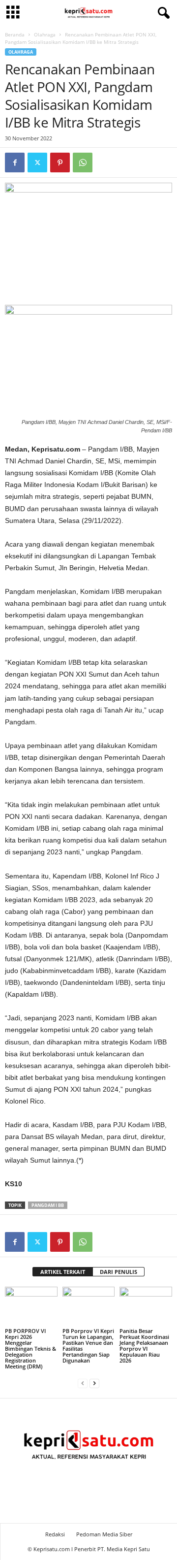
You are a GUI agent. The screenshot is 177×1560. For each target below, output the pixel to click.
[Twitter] (37, 162)
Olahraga (45, 34)
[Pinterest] (60, 162)
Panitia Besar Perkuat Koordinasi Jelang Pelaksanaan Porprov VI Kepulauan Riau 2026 (144, 1345)
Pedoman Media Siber (104, 1534)
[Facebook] (15, 162)
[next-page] (94, 1383)
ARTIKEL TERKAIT (62, 1271)
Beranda (15, 34)
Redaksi (55, 1534)
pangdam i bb (47, 1205)
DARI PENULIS (118, 1271)
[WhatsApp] (82, 162)
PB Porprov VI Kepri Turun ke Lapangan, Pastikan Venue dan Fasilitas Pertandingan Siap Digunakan (88, 1345)
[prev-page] (83, 1383)
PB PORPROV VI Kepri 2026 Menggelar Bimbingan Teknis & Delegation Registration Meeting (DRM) (30, 1348)
